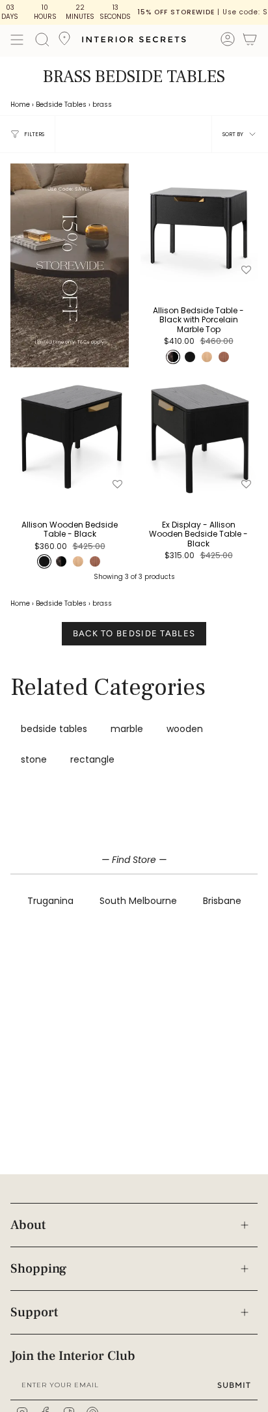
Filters (34, 134)
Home (20, 104)
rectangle (92, 759)
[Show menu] (17, 40)
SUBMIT (234, 1385)
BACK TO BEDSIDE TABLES (134, 633)
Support (34, 1312)
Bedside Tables (61, 104)
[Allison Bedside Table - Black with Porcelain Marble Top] (198, 222)
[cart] (250, 41)
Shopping (38, 1268)
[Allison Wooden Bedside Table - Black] (69, 437)
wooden (185, 728)
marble (127, 728)
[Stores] (64, 42)
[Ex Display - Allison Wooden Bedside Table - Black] (198, 437)
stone (34, 759)
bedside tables (54, 728)
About (28, 1225)
